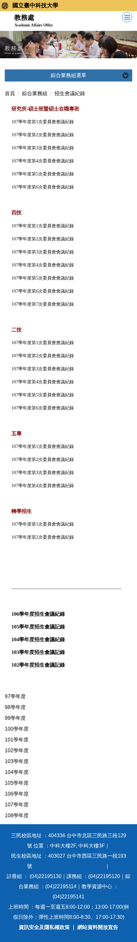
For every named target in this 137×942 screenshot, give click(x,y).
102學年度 (17, 750)
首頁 (10, 93)
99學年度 (15, 718)
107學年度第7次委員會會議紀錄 (42, 304)
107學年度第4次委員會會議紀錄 (42, 485)
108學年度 (17, 815)
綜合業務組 (34, 93)
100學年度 (17, 729)
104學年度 (17, 772)
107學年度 (17, 804)
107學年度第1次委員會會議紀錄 (42, 446)
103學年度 (17, 761)
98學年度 (15, 707)
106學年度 (17, 794)
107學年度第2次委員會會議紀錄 (42, 459)
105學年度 (17, 783)
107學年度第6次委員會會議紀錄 (42, 187)
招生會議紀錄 (69, 93)
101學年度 (17, 739)
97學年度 (15, 696)
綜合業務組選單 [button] (68, 75)
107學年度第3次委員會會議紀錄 (42, 472)
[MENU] (127, 17)
